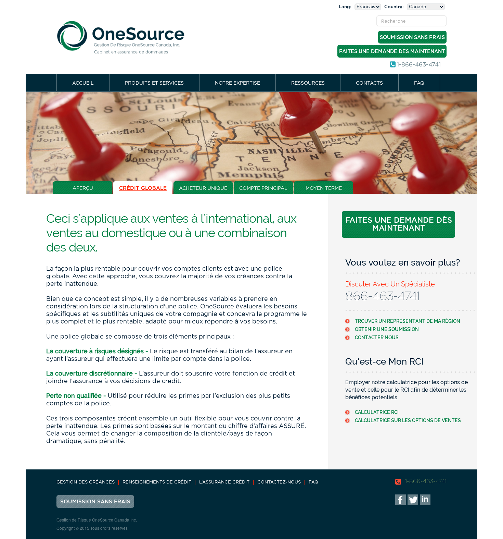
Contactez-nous (279, 482)
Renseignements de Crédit (156, 482)
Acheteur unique (203, 188)
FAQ (419, 83)
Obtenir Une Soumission (387, 329)
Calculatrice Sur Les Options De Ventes (408, 420)
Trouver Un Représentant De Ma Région (407, 321)
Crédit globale (143, 188)
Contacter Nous (377, 337)
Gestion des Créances (85, 482)
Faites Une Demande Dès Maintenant (392, 51)
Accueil (83, 83)
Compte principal (263, 188)
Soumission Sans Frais (412, 37)
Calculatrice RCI (377, 412)
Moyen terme (324, 188)
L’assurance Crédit (224, 482)
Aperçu (83, 188)
